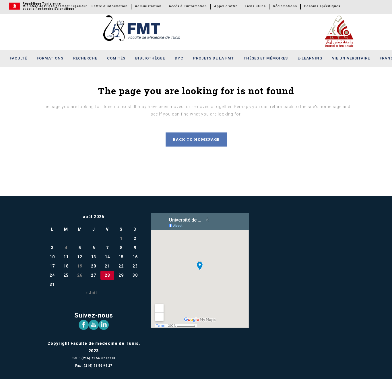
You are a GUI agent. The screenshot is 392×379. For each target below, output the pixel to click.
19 (79, 266)
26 (79, 275)
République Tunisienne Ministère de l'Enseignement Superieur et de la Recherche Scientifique (55, 6)
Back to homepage (196, 139)
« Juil (91, 292)
